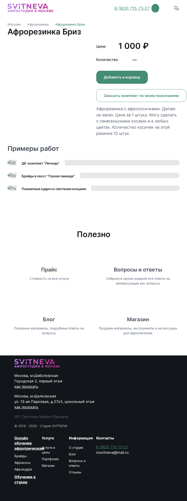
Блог (49, 319)
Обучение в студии (25, 479)
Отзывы (75, 472)
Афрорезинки (38, 24)
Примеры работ (33, 148)
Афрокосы (22, 462)
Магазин (14, 24)
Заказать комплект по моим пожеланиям (141, 95)
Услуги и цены (48, 450)
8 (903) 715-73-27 (132, 8)
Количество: (106, 59)
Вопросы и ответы (138, 269)
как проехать (26, 386)
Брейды (20, 456)
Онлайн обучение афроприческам (25, 443)
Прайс (49, 269)
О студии (76, 447)
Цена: (101, 46)
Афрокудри (23, 469)
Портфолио (50, 459)
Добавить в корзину (122, 77)
